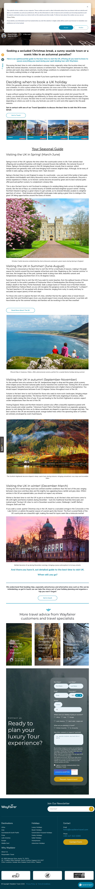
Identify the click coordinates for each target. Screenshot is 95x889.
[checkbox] (68, 719)
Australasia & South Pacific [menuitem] (10, 833)
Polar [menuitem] (3, 835)
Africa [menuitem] (3, 827)
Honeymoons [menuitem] (36, 841)
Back (2, 65)
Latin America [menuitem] (5, 838)
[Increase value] (77, 695)
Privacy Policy (11, 17)
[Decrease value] (80, 695)
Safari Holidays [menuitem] (36, 838)
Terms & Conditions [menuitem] (43, 884)
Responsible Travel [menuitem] (7, 854)
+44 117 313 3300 (72, 836)
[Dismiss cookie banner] (87, 7)
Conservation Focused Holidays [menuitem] (42, 833)
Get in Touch (16, 115)
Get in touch (47, 598)
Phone (65, 834)
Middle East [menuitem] (5, 843)
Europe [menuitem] (3, 841)
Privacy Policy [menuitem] (30, 884)
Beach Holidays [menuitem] (37, 830)
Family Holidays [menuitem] (37, 835)
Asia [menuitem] (2, 830)
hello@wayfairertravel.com (75, 829)
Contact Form (75, 842)
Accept (66, 27)
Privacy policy (78, 753)
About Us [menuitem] (4, 852)
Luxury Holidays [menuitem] (37, 827)
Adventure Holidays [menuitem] (38, 843)
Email (65, 827)
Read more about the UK (20, 310)
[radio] (57, 717)
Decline (81, 27)
